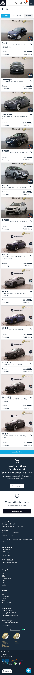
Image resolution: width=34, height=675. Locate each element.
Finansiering (5, 596)
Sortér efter (28, 16)
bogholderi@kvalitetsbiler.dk (10, 615)
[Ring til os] (16, 3)
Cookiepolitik (5, 654)
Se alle (4, 585)
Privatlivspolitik (5, 652)
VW (3, 582)
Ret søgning (5, 16)
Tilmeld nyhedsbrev (7, 603)
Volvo (3, 580)
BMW (3, 576)
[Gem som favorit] (31, 44)
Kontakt (4, 598)
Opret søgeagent (17, 486)
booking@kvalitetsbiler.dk (9, 562)
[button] (21, 3)
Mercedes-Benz (6, 578)
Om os (3, 601)
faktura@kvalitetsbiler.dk (9, 613)
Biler (3, 594)
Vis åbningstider (17, 511)
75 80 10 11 (10, 611)
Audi (3, 574)
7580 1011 (10, 560)
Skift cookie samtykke (7, 656)
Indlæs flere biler (17, 452)
